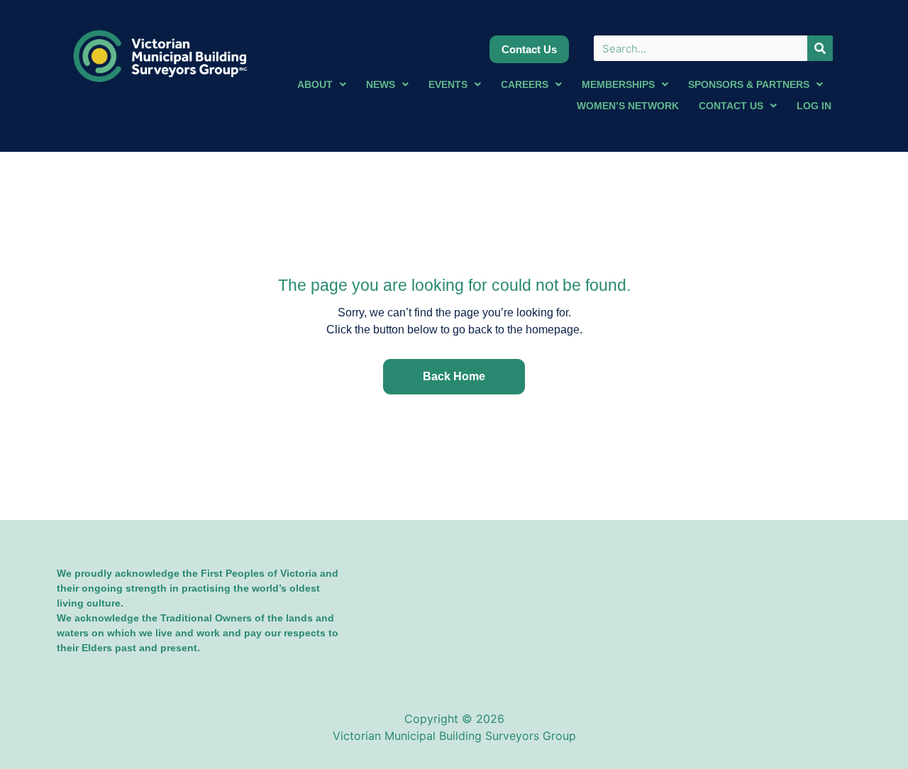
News (380, 84)
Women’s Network (628, 105)
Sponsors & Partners (748, 84)
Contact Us (731, 105)
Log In (814, 105)
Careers (524, 84)
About (315, 84)
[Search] (820, 48)
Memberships (618, 84)
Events (447, 84)
